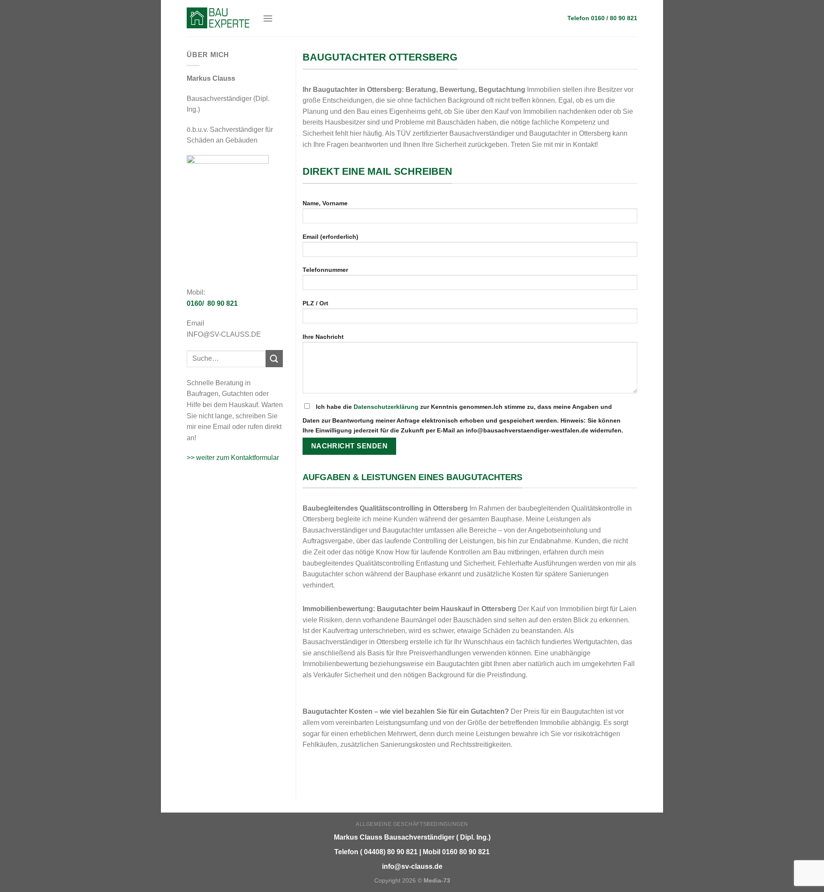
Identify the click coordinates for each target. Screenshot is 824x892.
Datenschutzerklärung (386, 406)
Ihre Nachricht (323, 336)
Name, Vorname (325, 203)
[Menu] (268, 18)
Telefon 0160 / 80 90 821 (602, 18)
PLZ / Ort (315, 303)
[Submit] (274, 358)
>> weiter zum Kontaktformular (233, 457)
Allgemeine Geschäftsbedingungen (412, 824)
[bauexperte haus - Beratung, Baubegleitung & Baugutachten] (218, 18)
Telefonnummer (325, 269)
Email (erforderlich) (330, 236)
